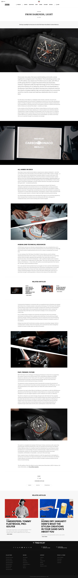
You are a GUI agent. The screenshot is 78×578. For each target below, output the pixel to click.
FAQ (40, 559)
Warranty (41, 562)
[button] (39, 142)
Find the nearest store (46, 547)
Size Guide (42, 564)
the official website (33, 467)
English (4, 1)
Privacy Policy (59, 559)
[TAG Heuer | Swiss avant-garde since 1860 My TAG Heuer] (39, 543)
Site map (24, 567)
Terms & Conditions (60, 557)
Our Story (24, 559)
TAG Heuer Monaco (9, 564)
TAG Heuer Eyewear (9, 569)
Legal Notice (59, 562)
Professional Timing (26, 564)
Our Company (25, 557)
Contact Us (42, 557)
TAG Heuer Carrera (9, 559)
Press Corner (25, 562)
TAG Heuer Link (8, 567)
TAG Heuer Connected (9, 557)
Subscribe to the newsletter (62, 547)
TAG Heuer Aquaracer (9, 562)
